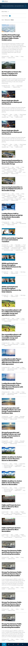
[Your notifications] (18, 644)
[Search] (8, 644)
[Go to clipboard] (22, 644)
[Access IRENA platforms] (13, 644)
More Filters (4, 11)
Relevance (7, 19)
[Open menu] (4, 644)
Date (12, 19)
